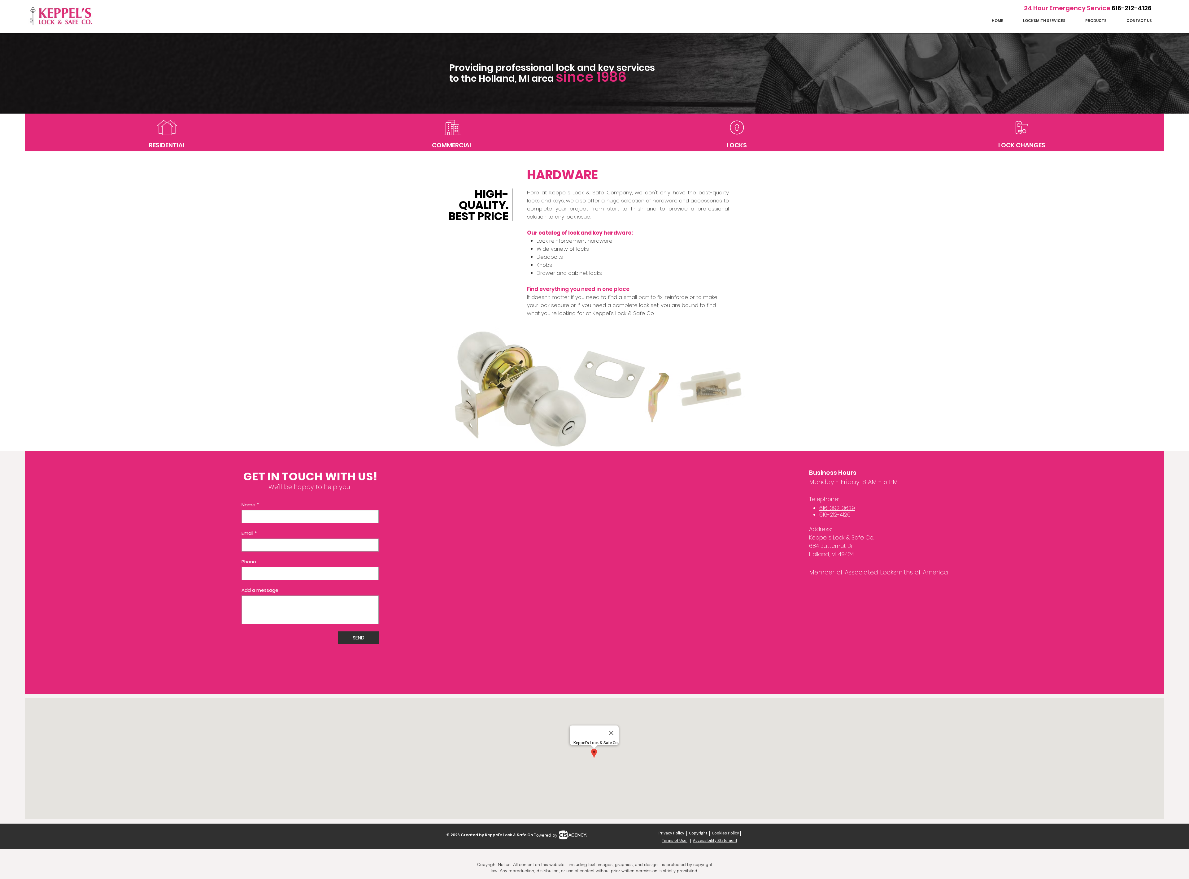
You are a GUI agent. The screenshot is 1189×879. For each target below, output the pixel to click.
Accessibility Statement (715, 840)
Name (250, 505)
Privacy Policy (671, 833)
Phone (249, 562)
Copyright (698, 833)
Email (249, 533)
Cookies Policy (725, 833)
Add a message (260, 590)
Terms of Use (674, 840)
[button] (1044, 20)
